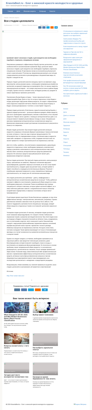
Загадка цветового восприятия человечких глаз (16, 376)
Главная (10, 11)
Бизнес (65, 109)
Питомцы (66, 149)
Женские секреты (30, 11)
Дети (18, 11)
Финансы (66, 155)
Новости (52, 11)
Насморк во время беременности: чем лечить (44, 378)
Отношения (67, 145)
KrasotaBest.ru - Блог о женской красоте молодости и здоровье (44, 3)
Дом (64, 119)
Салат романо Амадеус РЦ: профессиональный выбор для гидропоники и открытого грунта (74, 41)
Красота (66, 132)
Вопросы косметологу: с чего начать (16, 347)
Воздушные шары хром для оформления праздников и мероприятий (72, 60)
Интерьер (42, 11)
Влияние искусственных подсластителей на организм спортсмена (73, 75)
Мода (65, 135)
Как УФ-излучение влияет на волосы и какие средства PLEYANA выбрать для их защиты (75, 88)
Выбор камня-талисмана (43, 315)
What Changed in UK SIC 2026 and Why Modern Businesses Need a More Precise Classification (15, 317)
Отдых (65, 142)
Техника (66, 152)
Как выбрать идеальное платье (43, 349)
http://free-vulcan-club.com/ (15, 276)
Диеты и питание (69, 115)
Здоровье (66, 125)
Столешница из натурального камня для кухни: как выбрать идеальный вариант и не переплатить (75, 33)
